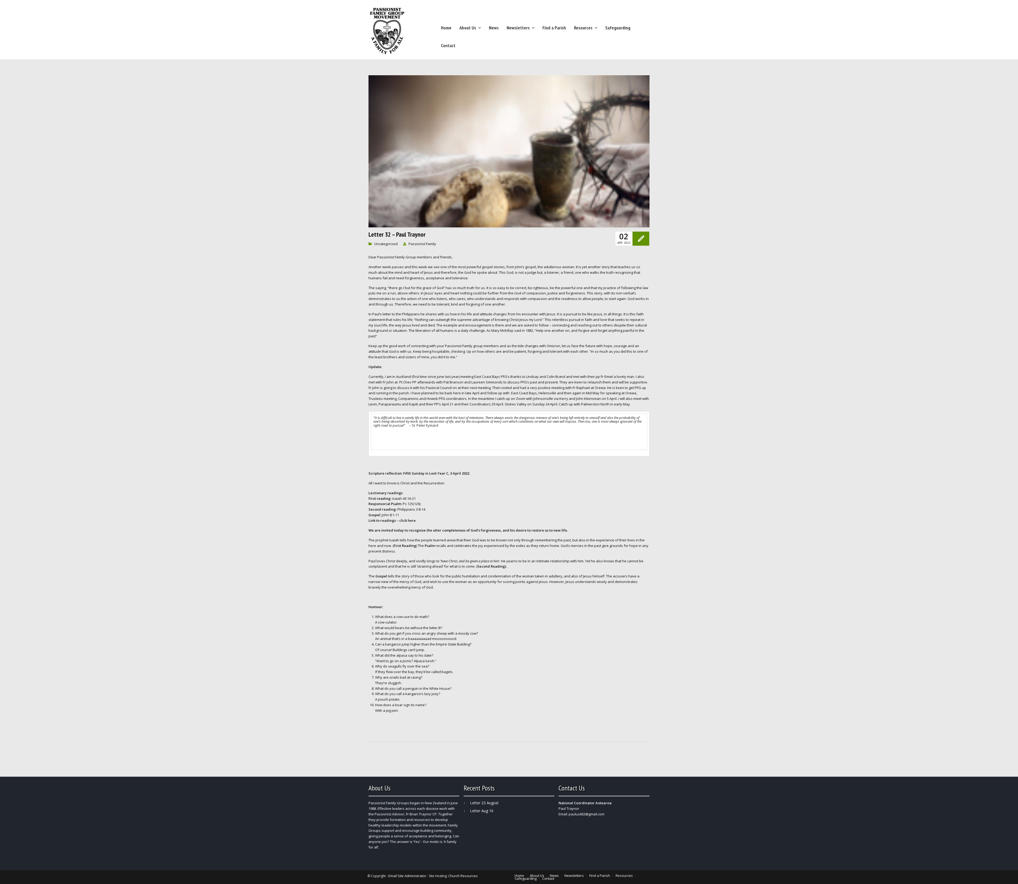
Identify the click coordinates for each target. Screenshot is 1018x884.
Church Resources (463, 875)
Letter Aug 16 (481, 810)
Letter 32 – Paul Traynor (396, 234)
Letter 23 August (484, 802)
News (494, 28)
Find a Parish (554, 28)
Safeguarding (617, 28)
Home (446, 28)
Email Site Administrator (407, 875)
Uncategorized (386, 243)
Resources (583, 28)
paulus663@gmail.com (586, 814)
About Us (467, 28)
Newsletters (518, 28)
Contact (448, 45)
